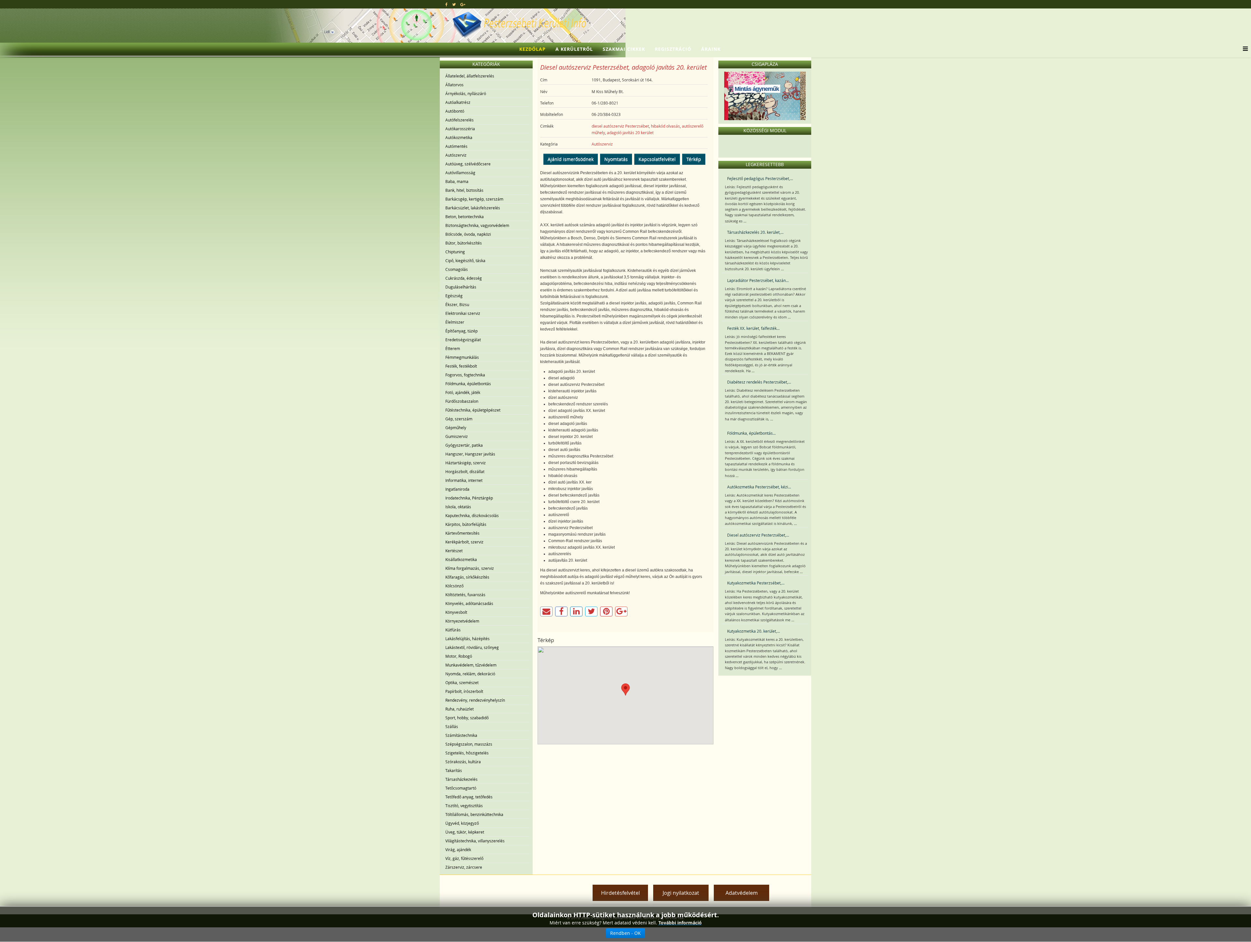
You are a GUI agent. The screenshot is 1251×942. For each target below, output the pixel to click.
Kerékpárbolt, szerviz (464, 541)
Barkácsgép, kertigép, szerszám (474, 199)
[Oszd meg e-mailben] (546, 611)
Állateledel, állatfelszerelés (469, 75)
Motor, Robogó (458, 656)
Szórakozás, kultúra (463, 761)
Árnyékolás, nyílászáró (465, 93)
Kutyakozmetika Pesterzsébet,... (755, 582)
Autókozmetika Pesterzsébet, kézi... (759, 486)
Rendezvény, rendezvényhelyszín (475, 700)
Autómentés (456, 146)
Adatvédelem (742, 892)
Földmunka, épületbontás (468, 383)
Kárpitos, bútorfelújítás (465, 524)
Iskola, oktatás (458, 506)
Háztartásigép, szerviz (465, 462)
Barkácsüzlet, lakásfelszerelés (472, 207)
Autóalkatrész (457, 102)
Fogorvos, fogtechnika (465, 374)
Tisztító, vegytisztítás (464, 805)
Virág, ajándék (458, 849)
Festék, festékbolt (461, 366)
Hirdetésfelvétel (620, 892)
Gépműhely (455, 427)
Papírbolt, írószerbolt (464, 691)
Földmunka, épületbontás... (751, 433)
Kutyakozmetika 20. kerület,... (753, 631)
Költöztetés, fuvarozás (465, 594)
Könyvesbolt (456, 612)
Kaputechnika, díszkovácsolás (472, 515)
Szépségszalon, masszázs (468, 744)
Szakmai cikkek (624, 49)
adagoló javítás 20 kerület (630, 132)
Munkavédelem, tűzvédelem (470, 665)
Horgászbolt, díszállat (464, 471)
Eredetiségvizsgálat (463, 339)
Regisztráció (673, 49)
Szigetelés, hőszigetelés (467, 752)
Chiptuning (455, 251)
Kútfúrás (453, 629)
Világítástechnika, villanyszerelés (475, 840)
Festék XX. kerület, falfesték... (753, 328)
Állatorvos (454, 84)
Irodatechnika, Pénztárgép (469, 497)
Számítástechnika (461, 735)
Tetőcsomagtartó (460, 788)
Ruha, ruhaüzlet (459, 708)
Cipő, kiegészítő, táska (465, 260)
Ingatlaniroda (457, 489)
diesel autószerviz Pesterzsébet (620, 126)
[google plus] (462, 4)
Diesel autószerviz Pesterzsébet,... (758, 535)
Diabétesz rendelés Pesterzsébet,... (759, 382)
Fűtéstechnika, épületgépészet (472, 410)
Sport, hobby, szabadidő (467, 717)
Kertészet (454, 550)
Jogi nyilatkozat (681, 892)
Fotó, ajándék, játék (462, 392)
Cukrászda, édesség (463, 278)
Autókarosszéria (460, 128)
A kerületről (574, 49)
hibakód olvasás (665, 126)
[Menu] (1244, 49)
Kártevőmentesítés (462, 533)
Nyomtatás (616, 159)
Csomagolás (456, 269)
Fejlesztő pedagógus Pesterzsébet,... (760, 178)
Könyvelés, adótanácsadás (469, 603)
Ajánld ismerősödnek (571, 159)
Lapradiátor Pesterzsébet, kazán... (758, 280)
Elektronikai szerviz (462, 313)
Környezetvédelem (462, 621)
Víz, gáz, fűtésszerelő (464, 858)
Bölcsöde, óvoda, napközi (468, 234)
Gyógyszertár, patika (464, 445)
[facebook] (446, 4)
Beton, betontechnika (464, 216)
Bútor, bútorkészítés (463, 243)
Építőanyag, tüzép (461, 330)
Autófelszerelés (459, 119)
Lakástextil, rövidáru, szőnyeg (472, 647)
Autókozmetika (458, 137)
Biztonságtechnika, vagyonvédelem (477, 225)
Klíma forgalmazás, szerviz (469, 568)
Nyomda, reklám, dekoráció (470, 673)
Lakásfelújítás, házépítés (467, 638)
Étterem (452, 348)
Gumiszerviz (456, 436)
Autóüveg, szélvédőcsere (468, 163)
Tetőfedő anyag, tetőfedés (469, 796)
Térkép (693, 159)
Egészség (454, 295)
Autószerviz (456, 155)
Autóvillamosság (460, 172)
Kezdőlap (532, 49)
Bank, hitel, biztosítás (464, 190)
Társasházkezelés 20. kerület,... (755, 232)
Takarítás (453, 770)
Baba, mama (456, 181)
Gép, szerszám (458, 418)
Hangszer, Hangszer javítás (470, 454)
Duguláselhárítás (460, 286)
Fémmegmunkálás (462, 357)
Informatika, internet (463, 480)
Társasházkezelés (461, 779)
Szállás (451, 726)
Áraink (711, 49)
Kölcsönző (454, 585)
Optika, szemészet (462, 682)
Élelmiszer (454, 322)
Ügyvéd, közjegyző (462, 823)
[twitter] (454, 4)
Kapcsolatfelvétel (657, 159)
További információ (680, 923)
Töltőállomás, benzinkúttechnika (474, 814)
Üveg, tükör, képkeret (464, 832)
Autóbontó (454, 111)
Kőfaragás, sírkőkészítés (467, 577)
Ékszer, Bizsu (457, 304)
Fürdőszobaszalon (461, 401)
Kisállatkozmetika (461, 559)
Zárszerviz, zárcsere (463, 867)
